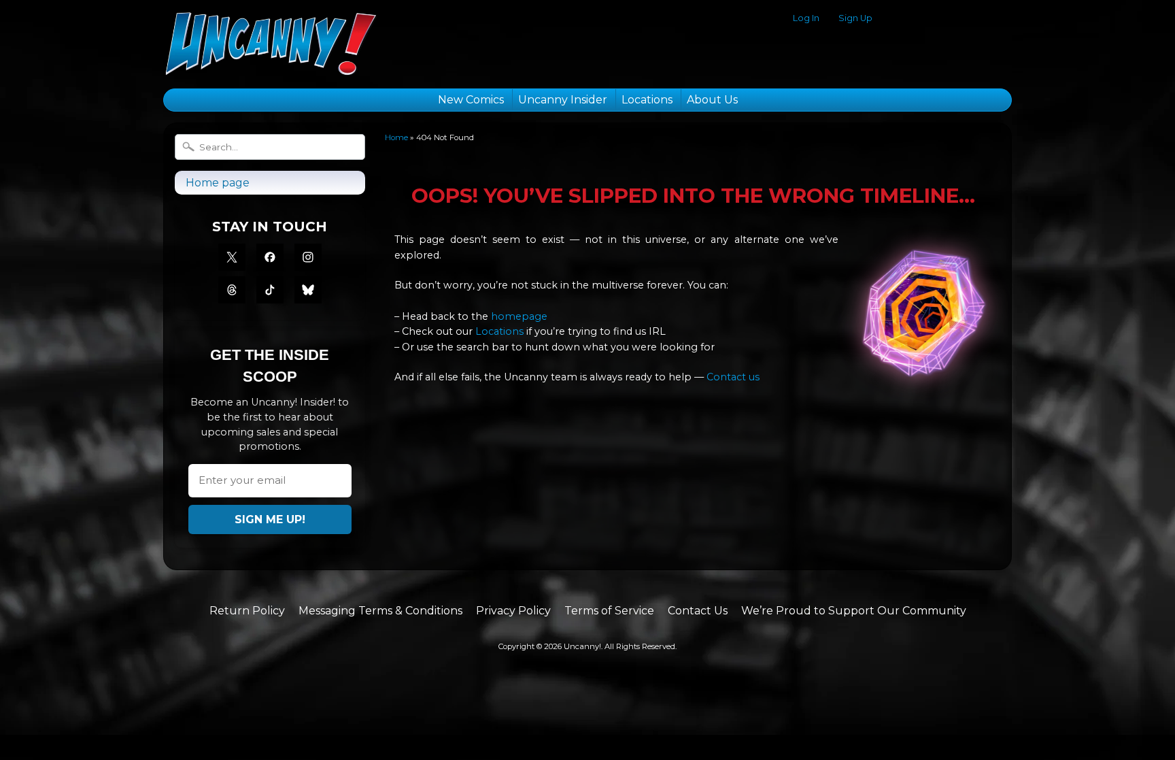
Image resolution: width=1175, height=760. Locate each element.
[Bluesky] (308, 289)
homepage (519, 316)
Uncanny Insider (562, 99)
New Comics (471, 99)
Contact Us (698, 610)
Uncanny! (582, 646)
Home (396, 137)
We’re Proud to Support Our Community (853, 610)
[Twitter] (231, 257)
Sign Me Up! (270, 519)
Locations (646, 99)
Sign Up (855, 18)
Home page (218, 182)
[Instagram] (308, 257)
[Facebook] (270, 257)
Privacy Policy (513, 610)
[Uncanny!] (270, 58)
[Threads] (231, 289)
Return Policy (247, 610)
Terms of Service (609, 610)
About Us (712, 99)
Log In (806, 18)
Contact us (733, 377)
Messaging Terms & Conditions (380, 610)
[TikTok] (270, 289)
